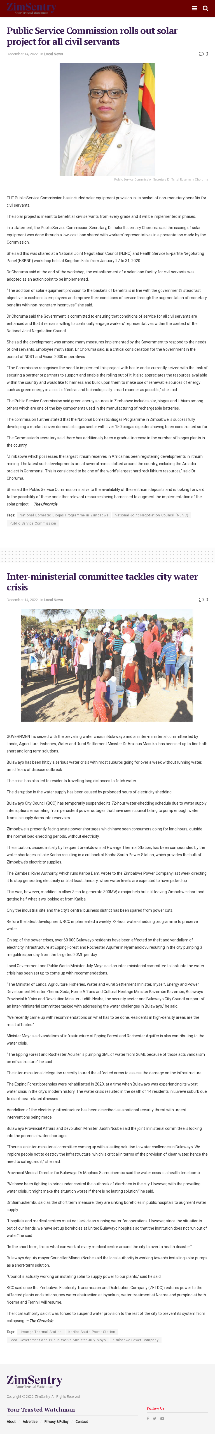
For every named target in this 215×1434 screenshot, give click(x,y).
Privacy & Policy (57, 1422)
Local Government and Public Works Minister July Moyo (58, 1340)
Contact (82, 1422)
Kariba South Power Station (91, 1332)
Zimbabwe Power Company (135, 1340)
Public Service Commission (33, 523)
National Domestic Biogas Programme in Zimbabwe (64, 515)
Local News (53, 54)
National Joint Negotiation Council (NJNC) (151, 515)
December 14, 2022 (22, 54)
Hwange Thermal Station (41, 1332)
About (11, 1422)
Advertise (30, 1422)
